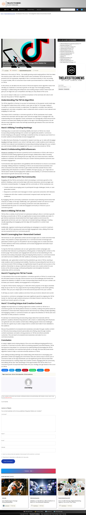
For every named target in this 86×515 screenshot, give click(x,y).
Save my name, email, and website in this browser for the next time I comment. (21, 454)
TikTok (13, 374)
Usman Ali (7, 505)
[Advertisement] (43, 26)
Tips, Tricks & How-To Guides (67, 62)
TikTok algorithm (19, 374)
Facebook (4, 370)
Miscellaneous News (65, 57)
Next (31, 471)
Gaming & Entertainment (66, 53)
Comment (4, 414)
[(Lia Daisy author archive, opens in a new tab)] (28, 384)
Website (3, 447)
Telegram (40, 370)
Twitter (11, 370)
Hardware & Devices (65, 54)
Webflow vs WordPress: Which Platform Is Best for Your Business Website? (42, 501)
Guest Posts (8, 374)
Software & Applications (65, 60)
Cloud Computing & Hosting (67, 46)
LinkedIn (18, 370)
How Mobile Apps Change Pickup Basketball (9, 501)
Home (2, 13)
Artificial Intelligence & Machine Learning (69, 43)
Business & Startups (65, 45)
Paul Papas (35, 505)
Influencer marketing (7, 152)
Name (3, 433)
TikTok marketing (28, 374)
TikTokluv (39, 170)
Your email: (60, 85)
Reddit (47, 370)
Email (3, 440)
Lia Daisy (6, 70)
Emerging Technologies (65, 51)
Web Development (34, 498)
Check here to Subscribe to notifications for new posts (15, 457)
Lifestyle (62, 56)
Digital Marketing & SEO (9, 13)
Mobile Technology (64, 59)
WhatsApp (32, 370)
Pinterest (25, 370)
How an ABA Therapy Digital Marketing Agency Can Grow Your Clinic (69, 501)
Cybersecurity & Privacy (65, 48)
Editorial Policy (8, 397)
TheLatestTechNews (34, 514)
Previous (27, 471)
